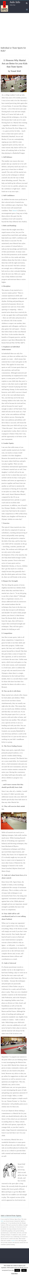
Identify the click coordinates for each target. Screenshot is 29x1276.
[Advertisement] (14, 31)
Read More (14, 1273)
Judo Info (15, 2)
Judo (2, 1221)
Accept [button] (17, 1270)
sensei (13, 1240)
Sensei (15, 210)
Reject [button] (24, 1270)
